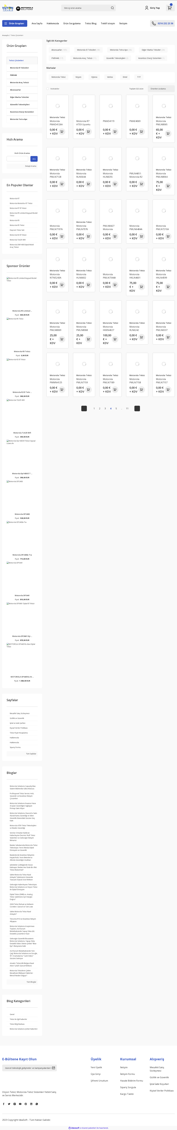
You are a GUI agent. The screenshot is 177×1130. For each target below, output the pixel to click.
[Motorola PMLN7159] (84, 364)
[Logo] (18, 8)
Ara (34, 159)
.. (121, 408)
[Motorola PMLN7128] (57, 158)
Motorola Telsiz (57, 117)
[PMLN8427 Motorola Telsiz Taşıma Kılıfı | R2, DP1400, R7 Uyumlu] (110, 210)
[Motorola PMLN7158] (137, 364)
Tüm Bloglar (31, 982)
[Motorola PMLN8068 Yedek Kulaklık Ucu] (84, 311)
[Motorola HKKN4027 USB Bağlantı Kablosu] (110, 311)
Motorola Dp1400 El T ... (22, 473)
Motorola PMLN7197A (56, 227)
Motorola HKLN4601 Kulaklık (134, 276)
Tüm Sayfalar (31, 754)
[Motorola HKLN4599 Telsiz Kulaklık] (163, 259)
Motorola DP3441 (22, 595)
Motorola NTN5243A (55, 276)
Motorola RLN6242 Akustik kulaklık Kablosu (134, 328)
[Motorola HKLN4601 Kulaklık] (137, 259)
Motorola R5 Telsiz (22, 351)
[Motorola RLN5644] (84, 158)
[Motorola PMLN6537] (163, 311)
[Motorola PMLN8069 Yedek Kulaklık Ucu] (57, 311)
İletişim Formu (127, 1074)
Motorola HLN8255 (108, 175)
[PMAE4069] (137, 106)
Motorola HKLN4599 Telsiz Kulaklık (163, 276)
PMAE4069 (134, 121)
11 (127, 408)
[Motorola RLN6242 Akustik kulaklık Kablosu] (137, 311)
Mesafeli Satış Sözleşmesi (157, 1069)
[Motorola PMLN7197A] (57, 210)
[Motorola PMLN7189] (110, 364)
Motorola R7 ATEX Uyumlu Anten (83, 123)
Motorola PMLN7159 (82, 381)
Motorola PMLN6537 (161, 328)
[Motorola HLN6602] (84, 259)
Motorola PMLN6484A (135, 227)
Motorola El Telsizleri (19, 68)
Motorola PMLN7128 (55, 175)
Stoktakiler (54, 88)
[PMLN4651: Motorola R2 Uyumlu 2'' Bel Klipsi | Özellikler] (137, 158)
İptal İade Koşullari (159, 1084)
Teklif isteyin (108, 23)
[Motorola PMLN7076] (84, 210)
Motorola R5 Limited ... (22, 311)
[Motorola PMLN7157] (163, 364)
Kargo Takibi (127, 1093)
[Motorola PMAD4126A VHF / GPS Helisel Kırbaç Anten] (57, 106)
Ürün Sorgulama (71, 23)
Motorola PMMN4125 (56, 381)
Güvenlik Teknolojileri (20, 104)
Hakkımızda (53, 23)
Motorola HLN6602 (81, 276)
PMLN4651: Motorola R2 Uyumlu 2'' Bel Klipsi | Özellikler (136, 175)
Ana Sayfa (37, 23)
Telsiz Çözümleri (17, 35)
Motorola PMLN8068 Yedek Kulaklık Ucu (83, 328)
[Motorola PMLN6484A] (137, 210)
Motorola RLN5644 (81, 175)
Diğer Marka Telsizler (19, 97)
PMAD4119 (108, 121)
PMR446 (13, 75)
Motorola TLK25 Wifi (22, 432)
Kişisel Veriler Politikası (162, 1090)
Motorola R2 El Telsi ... (22, 392)
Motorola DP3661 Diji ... (22, 636)
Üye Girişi (96, 1074)
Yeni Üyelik (96, 1067)
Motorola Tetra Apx (18, 119)
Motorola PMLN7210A (162, 227)
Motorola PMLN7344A (109, 276)
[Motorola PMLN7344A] (110, 259)
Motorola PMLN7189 (108, 381)
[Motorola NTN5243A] (57, 259)
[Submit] (54, 1068)
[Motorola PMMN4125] (57, 364)
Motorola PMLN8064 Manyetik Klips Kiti (163, 175)
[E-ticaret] (88, 1128)
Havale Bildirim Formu (131, 1080)
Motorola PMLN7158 (135, 381)
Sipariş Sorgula (128, 1087)
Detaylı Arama (30, 166)
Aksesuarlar (15, 90)
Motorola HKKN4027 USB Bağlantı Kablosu (109, 328)
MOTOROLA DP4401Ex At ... (22, 677)
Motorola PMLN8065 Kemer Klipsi (162, 123)
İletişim (123, 23)
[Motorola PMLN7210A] (163, 210)
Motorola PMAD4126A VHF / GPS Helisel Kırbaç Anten (57, 123)
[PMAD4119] (110, 106)
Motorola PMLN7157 (161, 381)
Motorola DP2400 (22, 514)
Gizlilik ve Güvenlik (159, 1077)
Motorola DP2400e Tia (22, 555)
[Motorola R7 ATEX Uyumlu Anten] (84, 106)
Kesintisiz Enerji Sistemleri (22, 112)
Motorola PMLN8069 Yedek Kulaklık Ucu (57, 328)
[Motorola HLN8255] (110, 158)
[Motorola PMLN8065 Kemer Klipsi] (163, 106)
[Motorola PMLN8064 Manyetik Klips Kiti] (163, 158)
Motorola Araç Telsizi (19, 82)
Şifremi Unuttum (99, 1080)
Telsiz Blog (90, 23)
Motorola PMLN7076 (82, 227)
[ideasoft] (74, 1128)
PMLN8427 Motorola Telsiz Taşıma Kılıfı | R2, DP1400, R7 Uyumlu (110, 227)
